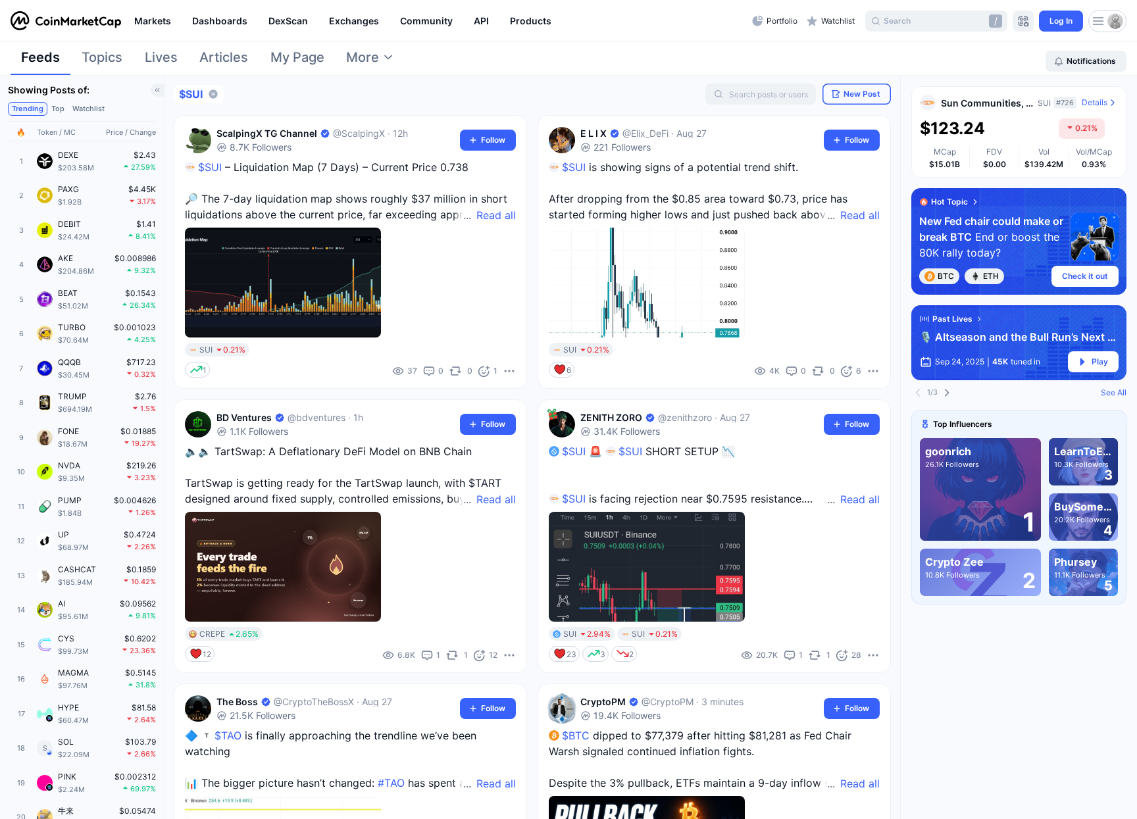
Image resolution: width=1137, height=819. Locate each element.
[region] (439, 21)
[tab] (40, 61)
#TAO (391, 782)
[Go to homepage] (66, 21)
